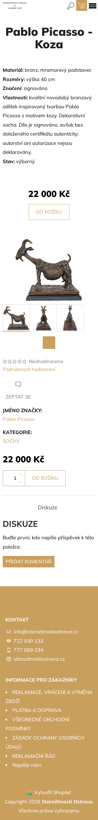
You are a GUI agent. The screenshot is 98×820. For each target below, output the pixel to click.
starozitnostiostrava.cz (39, 659)
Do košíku (49, 212)
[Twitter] (49, 342)
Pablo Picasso (19, 419)
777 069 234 (28, 650)
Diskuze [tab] (47, 507)
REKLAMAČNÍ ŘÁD (33, 756)
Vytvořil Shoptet (52, 792)
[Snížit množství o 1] (20, 482)
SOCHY (11, 441)
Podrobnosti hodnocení (29, 369)
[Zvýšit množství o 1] (20, 474)
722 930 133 (28, 641)
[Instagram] (11, 597)
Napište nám (26, 765)
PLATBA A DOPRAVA (37, 710)
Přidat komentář (28, 561)
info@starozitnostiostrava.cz (46, 632)
